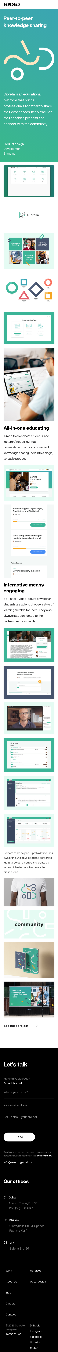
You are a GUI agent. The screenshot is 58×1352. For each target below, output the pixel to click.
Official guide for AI (12, 1330)
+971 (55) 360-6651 (21, 1208)
